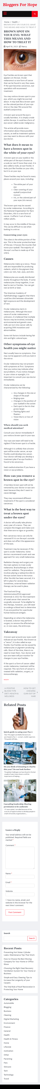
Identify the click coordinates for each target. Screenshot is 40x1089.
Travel (6, 1079)
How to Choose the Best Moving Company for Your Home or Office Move (18, 962)
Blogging (7, 1007)
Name (9, 873)
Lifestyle (7, 1047)
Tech (6, 1071)
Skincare (7, 1067)
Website (9, 891)
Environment (9, 1023)
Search (7, 933)
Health (6, 680)
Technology (9, 1075)
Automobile (9, 1003)
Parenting (8, 1059)
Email (9, 882)
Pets (6, 1063)
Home (6, 1043)
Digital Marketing (11, 1019)
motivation (8, 1051)
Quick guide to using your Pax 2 (18, 732)
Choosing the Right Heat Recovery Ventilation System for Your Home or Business (20, 971)
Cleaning (7, 1015)
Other (6, 1055)
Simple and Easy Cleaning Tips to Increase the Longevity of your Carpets (18, 980)
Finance (7, 1027)
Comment (10, 845)
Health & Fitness (11, 1039)
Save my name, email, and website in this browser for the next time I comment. (19, 903)
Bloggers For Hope (20, 5)
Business (7, 1011)
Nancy (24, 46)
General (7, 1031)
